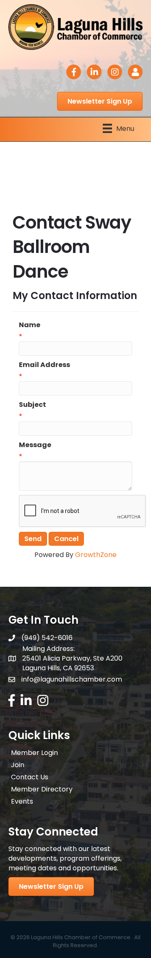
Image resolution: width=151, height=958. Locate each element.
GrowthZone (96, 555)
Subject (32, 404)
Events (22, 801)
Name (29, 325)
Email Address (44, 365)
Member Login (34, 753)
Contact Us (29, 777)
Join (17, 765)
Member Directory (42, 789)
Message (35, 445)
